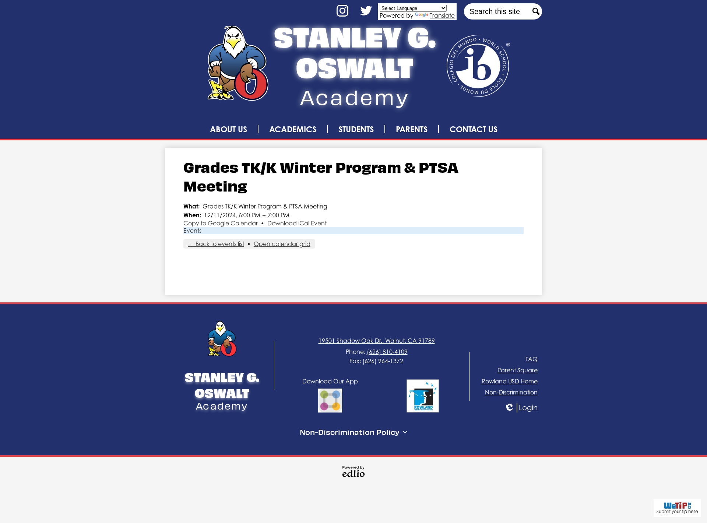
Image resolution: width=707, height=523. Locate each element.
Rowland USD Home (510, 381)
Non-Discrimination (511, 392)
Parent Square (517, 370)
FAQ (531, 359)
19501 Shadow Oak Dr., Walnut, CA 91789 (377, 340)
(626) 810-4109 (387, 351)
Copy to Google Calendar (220, 223)
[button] (228, 129)
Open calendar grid (282, 244)
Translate (442, 15)
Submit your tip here (677, 511)
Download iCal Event (297, 223)
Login (526, 408)
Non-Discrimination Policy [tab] (350, 431)
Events (192, 230)
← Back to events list (216, 244)
